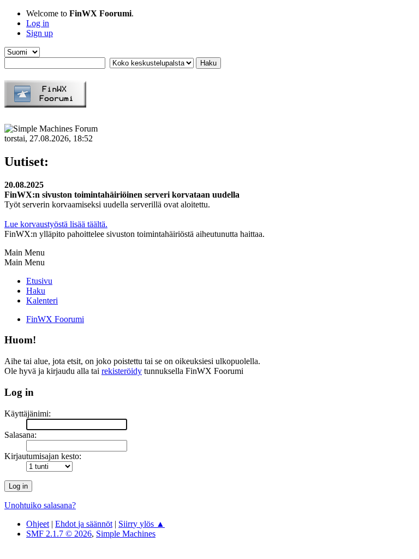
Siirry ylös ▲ (141, 523)
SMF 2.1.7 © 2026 (59, 533)
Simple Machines (125, 533)
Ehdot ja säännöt (83, 523)
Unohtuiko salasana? (40, 505)
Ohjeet (37, 523)
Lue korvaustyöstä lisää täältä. (55, 224)
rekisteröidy (121, 371)
